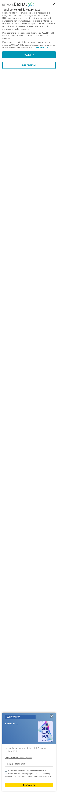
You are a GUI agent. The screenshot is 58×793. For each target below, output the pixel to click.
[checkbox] (6, 771)
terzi (7, 773)
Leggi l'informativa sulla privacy (18, 757)
